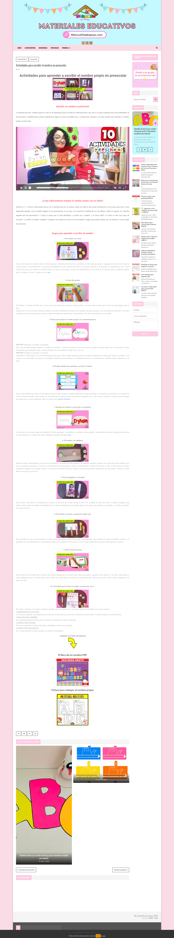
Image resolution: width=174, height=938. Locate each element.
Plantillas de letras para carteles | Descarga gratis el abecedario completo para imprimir (145, 131)
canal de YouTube (63, 399)
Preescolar (55, 48)
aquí (48, 272)
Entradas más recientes (27, 870)
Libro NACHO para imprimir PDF (147, 275)
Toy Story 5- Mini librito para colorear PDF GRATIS (149, 288)
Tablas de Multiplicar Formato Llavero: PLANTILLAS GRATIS (148, 252)
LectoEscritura (30, 48)
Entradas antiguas (120, 870)
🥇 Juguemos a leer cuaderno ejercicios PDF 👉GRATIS (149, 210)
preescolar (33, 59)
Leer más (103, 936)
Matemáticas (43, 48)
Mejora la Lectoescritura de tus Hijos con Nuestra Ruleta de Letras (149, 182)
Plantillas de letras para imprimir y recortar (149, 265)
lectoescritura (22, 59)
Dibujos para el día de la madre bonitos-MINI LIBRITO (149, 238)
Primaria (65, 48)
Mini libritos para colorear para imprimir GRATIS (148, 224)
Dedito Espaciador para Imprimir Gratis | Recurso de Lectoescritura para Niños (149, 167)
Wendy (151, 918)
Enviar (146, 334)
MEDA (156, 918)
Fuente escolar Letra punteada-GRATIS (148, 197)
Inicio (19, 48)
